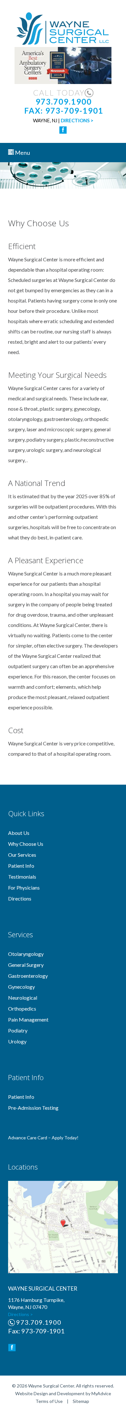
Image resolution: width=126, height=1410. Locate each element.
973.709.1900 (38, 1322)
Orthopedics (22, 1008)
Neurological (22, 997)
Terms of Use (49, 1401)
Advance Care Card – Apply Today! (43, 1137)
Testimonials (22, 876)
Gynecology (21, 987)
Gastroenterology (28, 976)
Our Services (22, 855)
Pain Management (28, 1019)
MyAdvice (101, 1393)
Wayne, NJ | (63, 120)
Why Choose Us (25, 844)
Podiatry (17, 1030)
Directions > (20, 1314)
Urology (17, 1041)
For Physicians (24, 887)
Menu (22, 152)
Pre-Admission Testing (33, 1108)
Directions (19, 898)
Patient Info (21, 866)
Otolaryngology (26, 954)
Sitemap (81, 1401)
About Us (18, 833)
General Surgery (26, 965)
